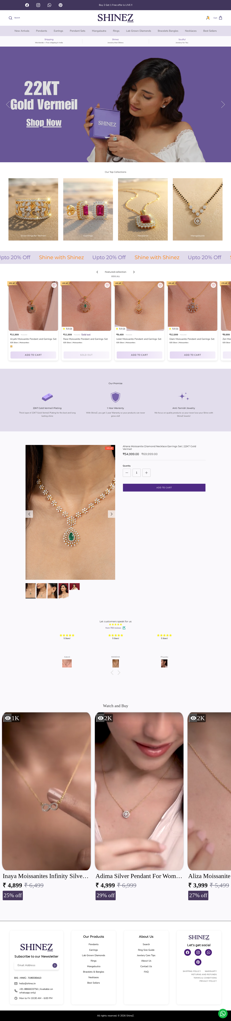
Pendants (41, 31)
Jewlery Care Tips (146, 955)
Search (146, 944)
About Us (146, 960)
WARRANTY (211, 971)
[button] (113, 672)
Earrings (58, 31)
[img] (115, 624)
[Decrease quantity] (127, 473)
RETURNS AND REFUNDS (204, 974)
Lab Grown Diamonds (138, 31)
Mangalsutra (99, 31)
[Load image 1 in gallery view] (70, 512)
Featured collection (115, 271)
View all (115, 276)
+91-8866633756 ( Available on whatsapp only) (36, 990)
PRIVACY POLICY (208, 981)
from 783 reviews (113, 628)
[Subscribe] (54, 965)
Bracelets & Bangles (93, 971)
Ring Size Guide (146, 950)
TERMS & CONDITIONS (205, 978)
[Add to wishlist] (54, 285)
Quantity (127, 465)
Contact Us (146, 966)
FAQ (146, 971)
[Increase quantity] (146, 473)
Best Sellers (210, 31)
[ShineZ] (115, 18)
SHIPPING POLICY (192, 971)
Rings (116, 31)
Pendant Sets (77, 31)
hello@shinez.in (27, 983)
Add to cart (33, 355)
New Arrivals (22, 31)
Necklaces (191, 31)
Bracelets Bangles (168, 31)
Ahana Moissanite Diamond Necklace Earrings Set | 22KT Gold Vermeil (159, 448)
